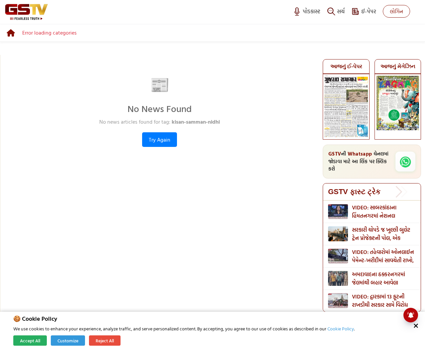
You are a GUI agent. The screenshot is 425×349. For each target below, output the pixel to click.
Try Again (159, 140)
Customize (67, 340)
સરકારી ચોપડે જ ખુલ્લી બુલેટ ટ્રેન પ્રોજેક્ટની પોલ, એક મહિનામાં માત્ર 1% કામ (381, 238)
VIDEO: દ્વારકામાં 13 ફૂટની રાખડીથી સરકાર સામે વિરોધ (380, 300)
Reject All (105, 340)
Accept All (30, 340)
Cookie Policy (340, 328)
